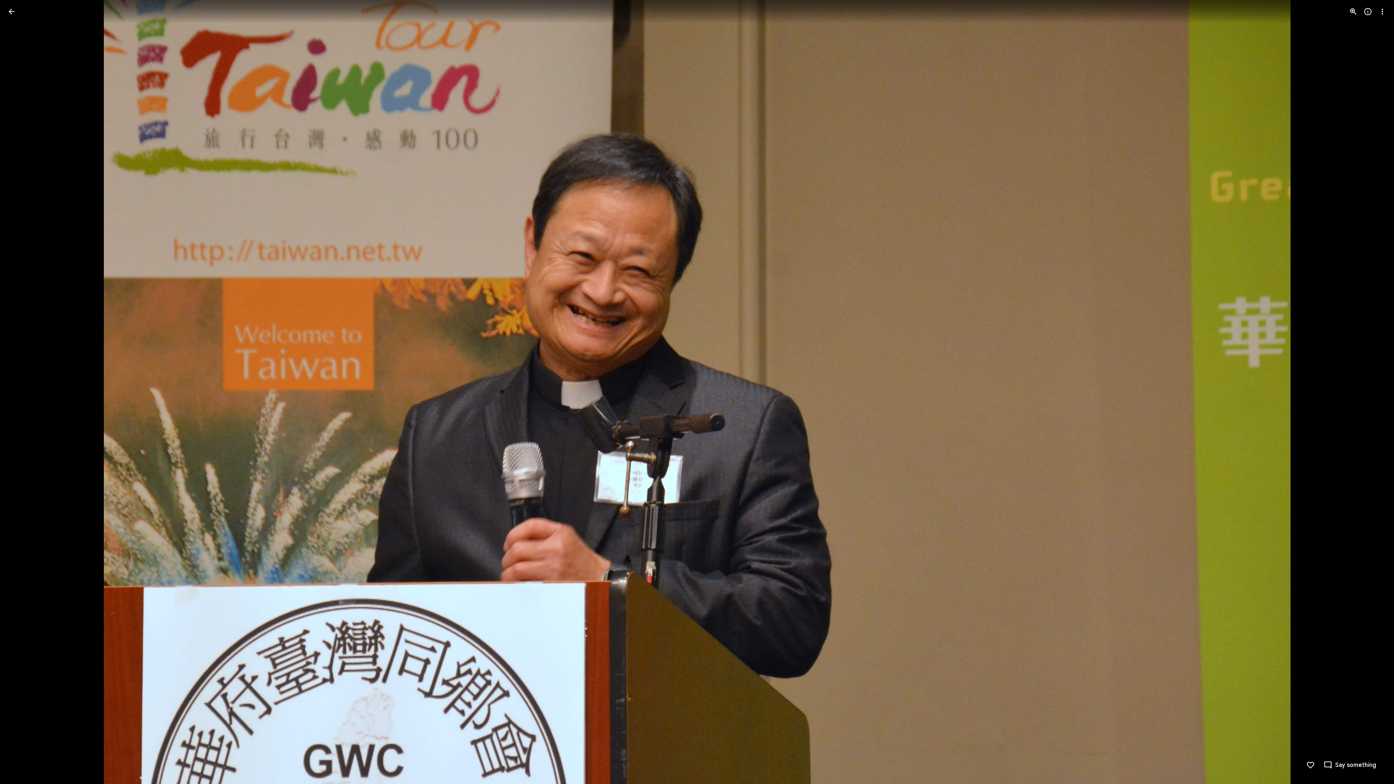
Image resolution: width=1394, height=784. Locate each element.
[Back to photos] (11, 11)
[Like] (1310, 765)
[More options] (1382, 11)
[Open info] (1368, 11)
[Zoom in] (1353, 11)
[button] (20, 392)
